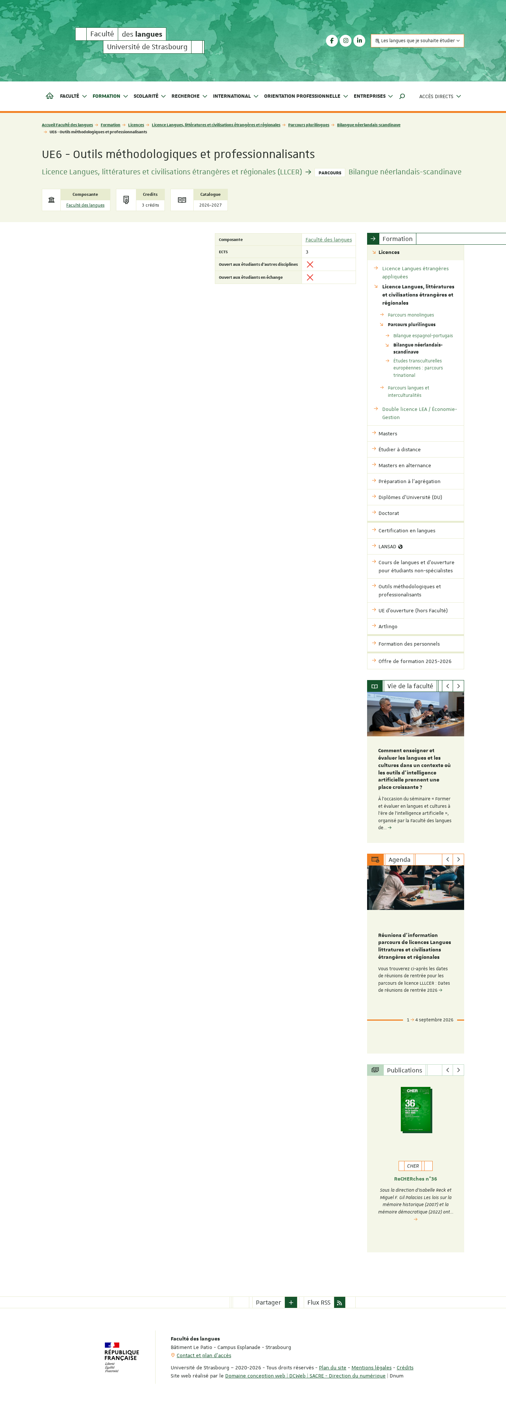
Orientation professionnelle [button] (302, 96)
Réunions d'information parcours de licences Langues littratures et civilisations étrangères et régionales (414, 946)
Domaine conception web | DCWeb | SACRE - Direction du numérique (305, 1375)
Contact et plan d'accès (204, 1355)
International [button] (232, 96)
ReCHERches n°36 (415, 1179)
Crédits (405, 1367)
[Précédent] (447, 686)
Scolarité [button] (146, 96)
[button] (402, 96)
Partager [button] (268, 1302)
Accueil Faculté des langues (67, 124)
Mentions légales (372, 1367)
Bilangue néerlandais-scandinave (368, 124)
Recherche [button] (186, 96)
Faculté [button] (69, 96)
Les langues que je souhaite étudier (418, 41)
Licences (136, 124)
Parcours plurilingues (308, 124)
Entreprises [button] (370, 96)
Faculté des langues (85, 205)
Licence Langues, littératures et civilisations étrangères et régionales (216, 124)
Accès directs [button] (436, 96)
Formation (110, 124)
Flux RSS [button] (318, 1302)
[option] (416, 767)
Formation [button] (106, 96)
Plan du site (332, 1367)
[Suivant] (458, 686)
